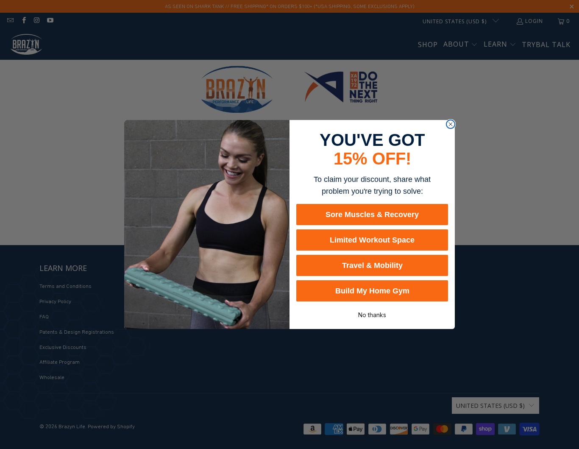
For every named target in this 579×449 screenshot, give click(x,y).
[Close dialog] (450, 124)
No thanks (372, 314)
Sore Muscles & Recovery (372, 214)
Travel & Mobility (372, 265)
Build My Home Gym (372, 291)
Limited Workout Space (372, 240)
